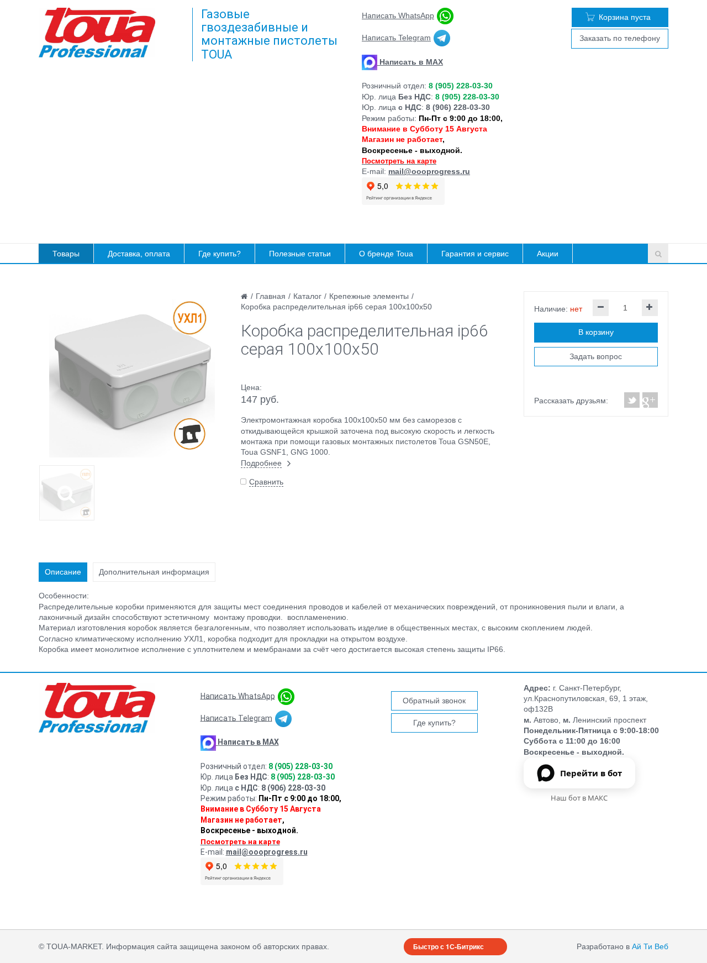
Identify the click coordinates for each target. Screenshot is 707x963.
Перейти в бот (591, 772)
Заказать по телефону (619, 38)
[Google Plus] (649, 400)
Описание (63, 571)
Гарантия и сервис (475, 253)
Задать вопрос (595, 356)
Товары (66, 253)
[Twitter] (632, 400)
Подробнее (261, 463)
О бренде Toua (386, 253)
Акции (547, 253)
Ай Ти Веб (650, 946)
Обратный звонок (434, 700)
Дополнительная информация (154, 571)
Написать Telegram (396, 37)
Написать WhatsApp (398, 15)
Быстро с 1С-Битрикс (448, 946)
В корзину (596, 332)
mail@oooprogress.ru (429, 171)
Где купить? (219, 253)
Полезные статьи (300, 253)
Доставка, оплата (139, 253)
